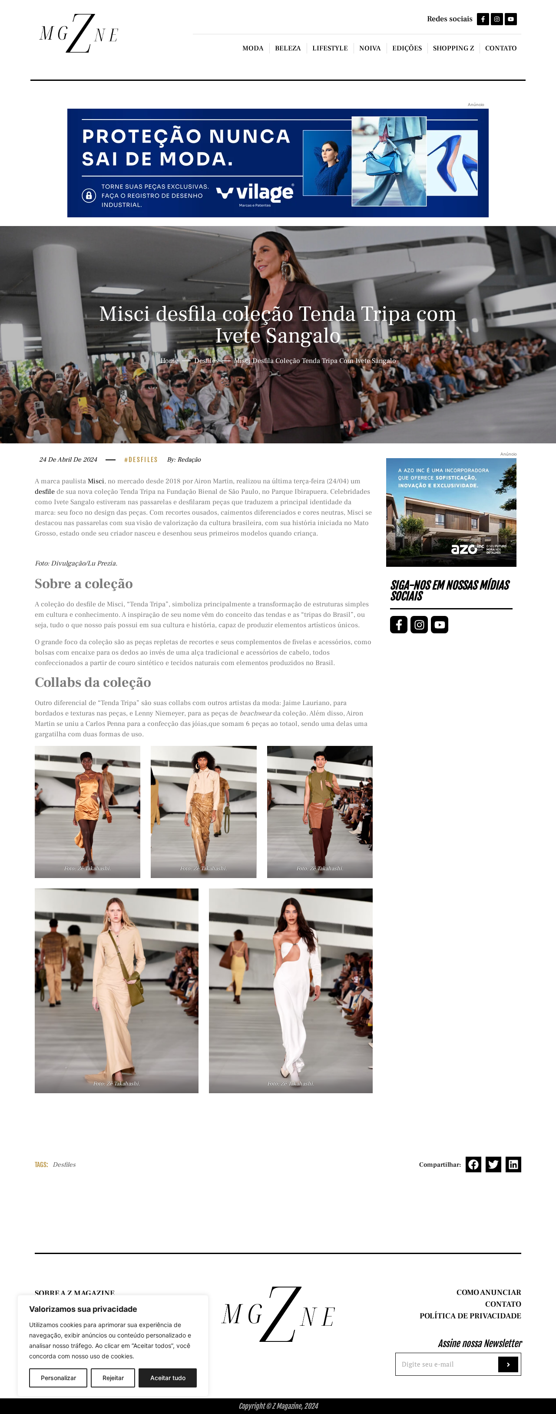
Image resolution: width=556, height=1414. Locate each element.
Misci (96, 481)
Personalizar (58, 1377)
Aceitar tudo (167, 1377)
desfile (45, 491)
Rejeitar (113, 1377)
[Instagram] (497, 19)
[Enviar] (508, 1364)
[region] (112, 1346)
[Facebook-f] (483, 19)
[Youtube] (511, 19)
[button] (473, 1164)
